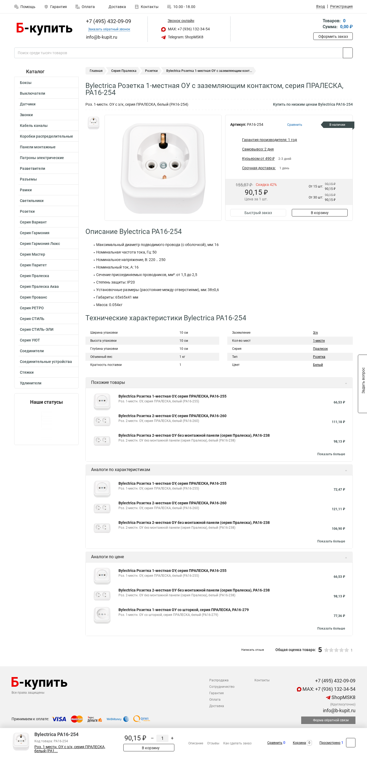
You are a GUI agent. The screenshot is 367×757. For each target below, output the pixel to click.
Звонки (26, 115)
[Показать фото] (93, 123)
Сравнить (274, 743)
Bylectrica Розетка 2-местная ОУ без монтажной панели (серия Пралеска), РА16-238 (194, 435)
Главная (96, 71)
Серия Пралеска (34, 276)
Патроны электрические (42, 158)
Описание (195, 743)
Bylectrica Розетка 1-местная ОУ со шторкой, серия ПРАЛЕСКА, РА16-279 (183, 610)
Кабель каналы (34, 125)
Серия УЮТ (30, 340)
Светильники (32, 201)
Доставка (117, 7)
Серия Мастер (32, 254)
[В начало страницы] (350, 742)
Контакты (150, 7)
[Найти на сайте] (348, 52)
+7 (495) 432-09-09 (108, 21)
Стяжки (27, 372)
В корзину (320, 213)
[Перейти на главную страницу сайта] (44, 29)
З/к (315, 333)
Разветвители (32, 168)
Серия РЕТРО (32, 308)
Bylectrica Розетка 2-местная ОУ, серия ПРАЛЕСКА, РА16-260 (172, 416)
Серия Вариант (33, 222)
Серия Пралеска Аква (39, 286)
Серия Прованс (33, 297)
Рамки (26, 190)
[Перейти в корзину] (317, 24)
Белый (318, 365)
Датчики (27, 104)
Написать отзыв (252, 650)
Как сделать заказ (237, 743)
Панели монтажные (38, 147)
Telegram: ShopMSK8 (185, 37)
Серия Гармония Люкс (40, 243)
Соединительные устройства (46, 361)
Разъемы (28, 179)
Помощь (27, 7)
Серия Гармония (34, 233)
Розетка (319, 357)
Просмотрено (329, 743)
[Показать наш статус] (46, 424)
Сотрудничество (222, 687)
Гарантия (58, 7)
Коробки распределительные (46, 136)
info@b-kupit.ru (338, 710)
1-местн (319, 341)
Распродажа (219, 680)
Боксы (25, 82)
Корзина (299, 743)
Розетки (27, 211)
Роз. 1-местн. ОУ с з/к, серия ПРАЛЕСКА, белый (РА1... (69, 749)
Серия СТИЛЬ (32, 319)
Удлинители (30, 383)
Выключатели (32, 93)
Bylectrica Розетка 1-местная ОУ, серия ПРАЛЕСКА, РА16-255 (172, 396)
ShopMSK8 (342, 697)
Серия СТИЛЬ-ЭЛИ (36, 329)
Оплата (88, 7)
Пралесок (320, 349)
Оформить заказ (333, 36)
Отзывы (213, 743)
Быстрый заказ (258, 213)
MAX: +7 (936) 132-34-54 (188, 29)
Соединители (32, 351)
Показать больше (331, 454)
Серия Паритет (33, 265)
